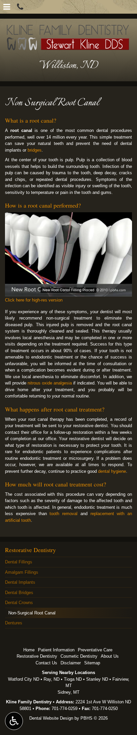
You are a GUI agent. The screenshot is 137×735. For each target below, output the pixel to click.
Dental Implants (20, 582)
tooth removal (63, 513)
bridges (35, 150)
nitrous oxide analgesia (50, 382)
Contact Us (46, 662)
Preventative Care (95, 649)
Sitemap (92, 662)
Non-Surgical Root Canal (32, 612)
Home (29, 649)
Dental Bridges (19, 592)
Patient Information (56, 649)
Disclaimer (71, 662)
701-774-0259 (64, 708)
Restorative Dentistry (30, 550)
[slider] (68, 291)
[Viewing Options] (14, 721)
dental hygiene (112, 471)
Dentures (13, 622)
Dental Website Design (51, 718)
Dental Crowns (19, 602)
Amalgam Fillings (21, 572)
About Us (110, 656)
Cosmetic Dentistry (79, 656)
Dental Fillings (18, 561)
